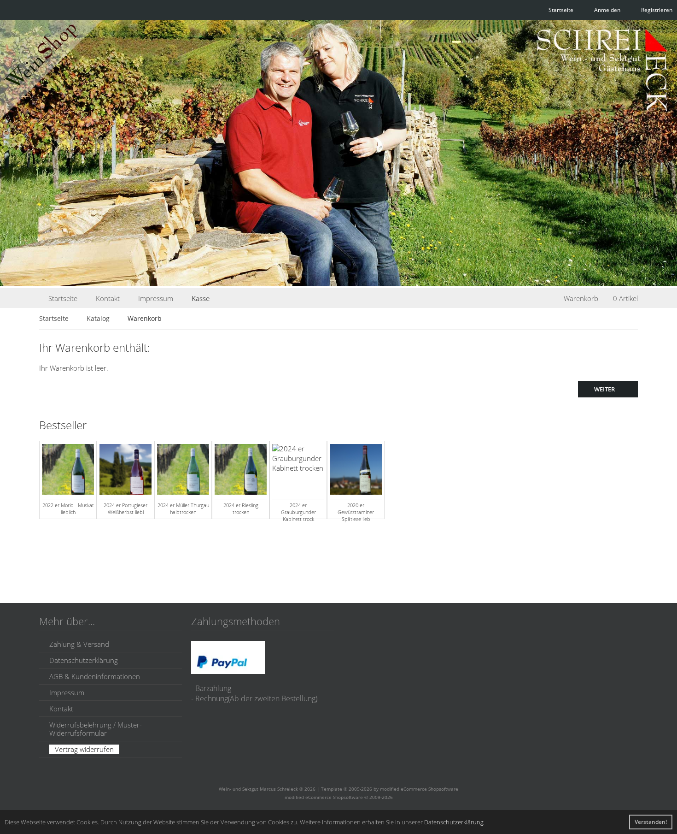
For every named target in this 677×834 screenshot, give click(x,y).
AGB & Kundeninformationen (94, 676)
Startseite (62, 298)
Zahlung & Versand (79, 644)
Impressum (155, 298)
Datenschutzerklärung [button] (454, 822)
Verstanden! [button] (651, 822)
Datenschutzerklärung (83, 660)
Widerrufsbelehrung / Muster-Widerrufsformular (95, 729)
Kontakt (108, 298)
